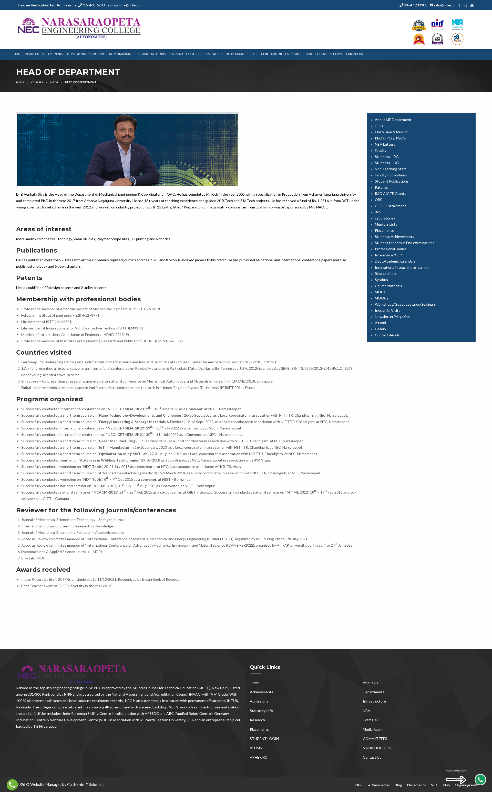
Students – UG (387, 163)
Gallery (380, 329)
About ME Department (393, 119)
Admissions (97, 54)
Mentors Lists (386, 224)
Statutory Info (146, 54)
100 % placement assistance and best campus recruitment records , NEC (74, 700)
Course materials (388, 286)
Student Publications (392, 181)
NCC (434, 785)
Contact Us (354, 54)
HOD (379, 126)
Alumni (380, 322)
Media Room (234, 54)
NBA (163, 54)
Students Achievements (394, 236)
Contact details (387, 335)
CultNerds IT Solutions (85, 784)
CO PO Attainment (390, 206)
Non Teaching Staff (390, 169)
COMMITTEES (280, 54)
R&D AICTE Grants (390, 193)
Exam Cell (193, 54)
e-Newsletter (379, 785)
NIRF (359, 785)
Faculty (380, 150)
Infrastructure (120, 54)
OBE (378, 199)
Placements (213, 54)
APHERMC (336, 54)
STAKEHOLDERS (315, 54)
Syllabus (381, 279)
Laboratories (385, 218)
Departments (76, 54)
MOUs (380, 292)
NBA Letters (385, 144)
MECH (54, 82)
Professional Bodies (391, 249)
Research (176, 54)
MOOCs (381, 298)
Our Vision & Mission (391, 132)
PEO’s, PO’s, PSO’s (390, 138)
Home (18, 54)
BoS (378, 212)
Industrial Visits (387, 310)
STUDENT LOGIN (257, 54)
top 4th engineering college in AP (66, 688)
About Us (32, 54)
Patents (381, 187)
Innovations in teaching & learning (402, 267)
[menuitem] (18, 54)
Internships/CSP (388, 255)
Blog (398, 785)
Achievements (52, 54)
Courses (37, 82)
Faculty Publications (391, 175)
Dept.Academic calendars (395, 261)
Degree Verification (33, 5)
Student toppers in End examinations (404, 242)
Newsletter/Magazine (392, 316)
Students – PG (387, 156)
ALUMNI (297, 54)
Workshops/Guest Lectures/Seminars (405, 304)
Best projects (386, 273)
